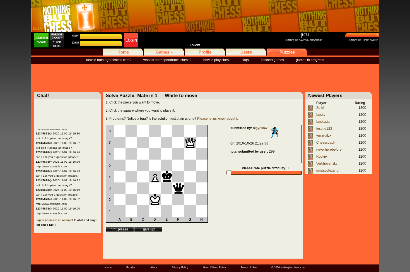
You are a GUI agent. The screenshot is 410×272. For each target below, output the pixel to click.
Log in (40, 220)
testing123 (324, 129)
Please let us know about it (217, 119)
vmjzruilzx (323, 136)
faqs (245, 60)
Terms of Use (249, 267)
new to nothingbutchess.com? (108, 60)
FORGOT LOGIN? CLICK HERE (56, 40)
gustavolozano (327, 170)
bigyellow (260, 128)
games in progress (310, 60)
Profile (205, 52)
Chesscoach (325, 143)
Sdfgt (320, 108)
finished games (272, 60)
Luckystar (323, 122)
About (153, 267)
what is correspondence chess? (167, 60)
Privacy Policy (180, 267)
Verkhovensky (326, 163)
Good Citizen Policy (214, 267)
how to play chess (216, 60)
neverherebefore (329, 149)
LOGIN (131, 40)
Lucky (320, 115)
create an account (61, 220)
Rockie (321, 156)
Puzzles (287, 52)
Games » (164, 52)
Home (123, 52)
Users (246, 52)
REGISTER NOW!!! (41, 40)
